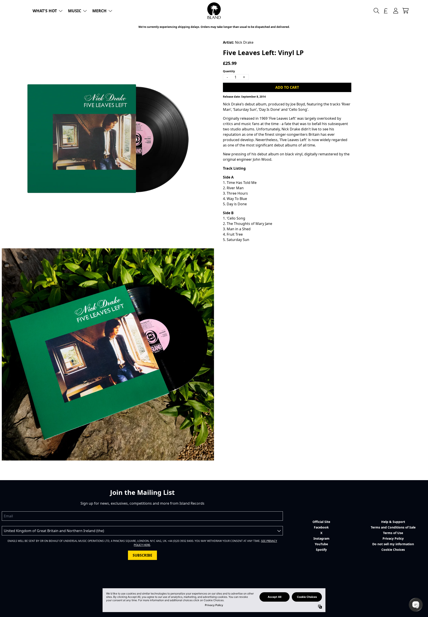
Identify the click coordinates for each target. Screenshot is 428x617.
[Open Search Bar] (376, 11)
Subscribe (142, 555)
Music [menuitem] (74, 10)
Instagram (321, 538)
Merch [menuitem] (99, 10)
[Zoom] (108, 139)
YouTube (321, 544)
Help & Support (393, 522)
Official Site (321, 522)
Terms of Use (393, 533)
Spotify (321, 549)
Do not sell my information (393, 544)
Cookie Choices (393, 549)
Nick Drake (244, 42)
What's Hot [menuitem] (45, 10)
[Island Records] (214, 11)
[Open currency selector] (386, 11)
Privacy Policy (393, 538)
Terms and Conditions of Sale (393, 527)
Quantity (229, 71)
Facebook (321, 527)
